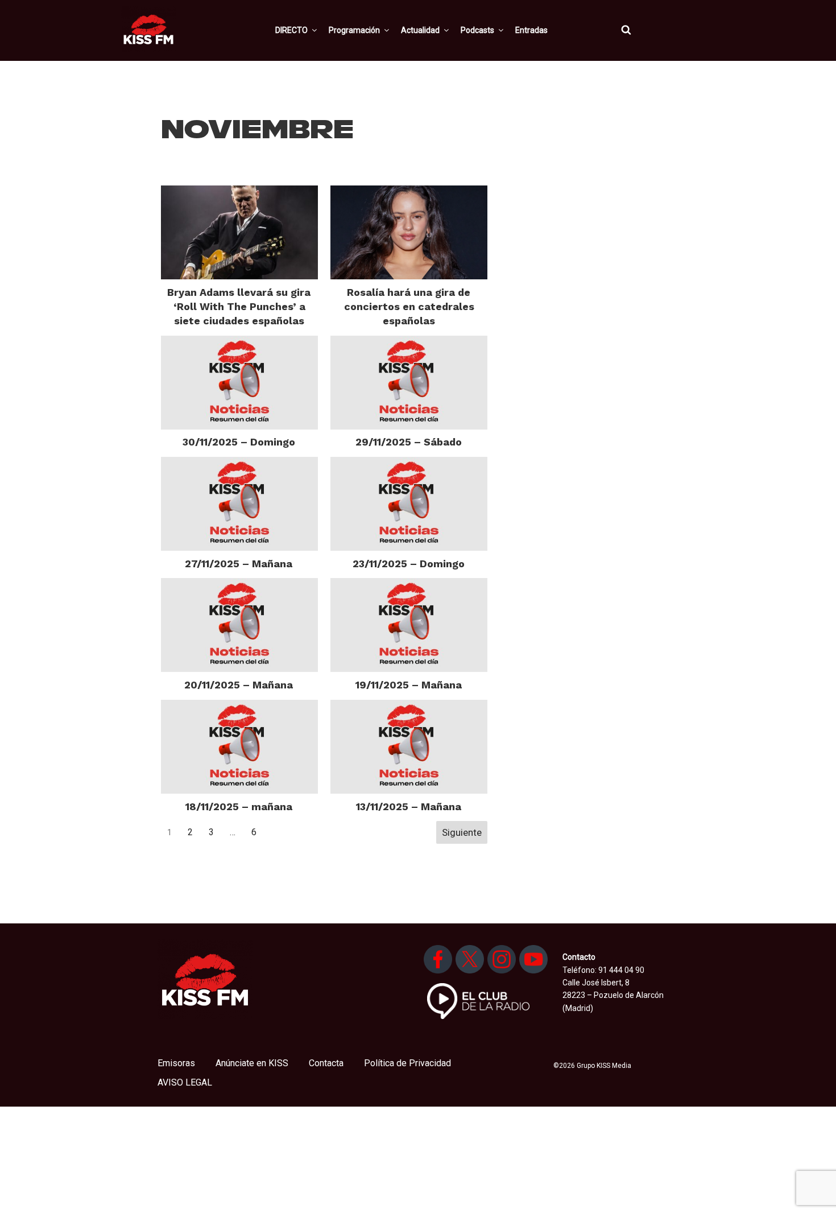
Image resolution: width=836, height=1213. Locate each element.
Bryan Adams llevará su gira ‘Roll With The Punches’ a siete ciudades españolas (239, 306)
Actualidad (420, 30)
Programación (354, 30)
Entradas (531, 30)
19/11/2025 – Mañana (408, 685)
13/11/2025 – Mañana (408, 806)
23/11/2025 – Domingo (409, 564)
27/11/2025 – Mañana (238, 564)
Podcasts (477, 30)
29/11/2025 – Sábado (408, 442)
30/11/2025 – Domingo (239, 442)
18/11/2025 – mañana (238, 806)
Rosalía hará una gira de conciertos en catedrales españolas (409, 306)
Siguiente (462, 832)
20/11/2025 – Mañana (238, 685)
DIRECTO (291, 30)
